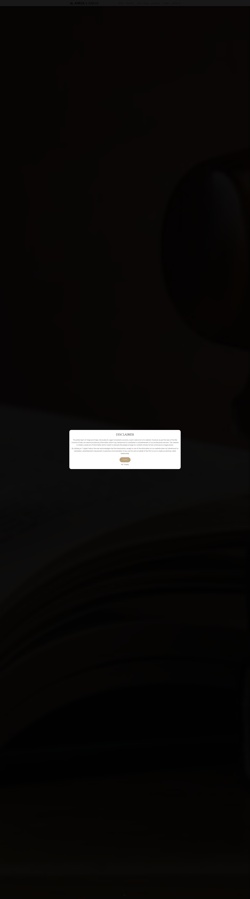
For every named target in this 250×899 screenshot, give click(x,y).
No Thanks (125, 464)
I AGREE (125, 459)
